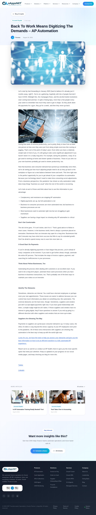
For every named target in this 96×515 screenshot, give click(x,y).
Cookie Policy (77, 507)
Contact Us (88, 4)
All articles (80, 386)
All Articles (59, 451)
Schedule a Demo (41, 451)
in (8, 496)
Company (75, 4)
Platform (46, 4)
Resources (65, 4)
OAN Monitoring (39, 486)
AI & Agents (69, 482)
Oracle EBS (69, 475)
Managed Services (71, 486)
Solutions (37, 4)
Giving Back (85, 478)
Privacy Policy (55, 507)
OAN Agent (37, 482)
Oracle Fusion (70, 471)
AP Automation (38, 471)
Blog (83, 482)
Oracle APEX (70, 478)
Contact (84, 486)
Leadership (85, 475)
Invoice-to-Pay (54, 471)
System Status (88, 507)
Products (27, 4)
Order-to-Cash (54, 475)
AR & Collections (39, 478)
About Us (85, 471)
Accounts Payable (17, 20)
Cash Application (39, 475)
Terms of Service (65, 507)
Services (55, 4)
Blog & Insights (19, 14)
